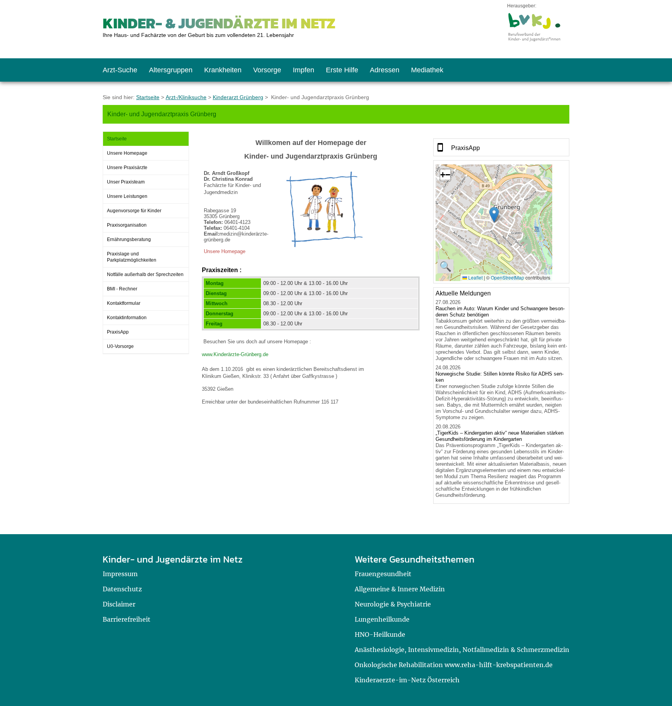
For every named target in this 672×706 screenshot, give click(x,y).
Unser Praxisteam (126, 182)
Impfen (303, 70)
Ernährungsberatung (129, 239)
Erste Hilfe (342, 70)
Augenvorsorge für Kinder (134, 210)
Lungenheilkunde (382, 619)
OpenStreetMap (507, 277)
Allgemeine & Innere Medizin (400, 589)
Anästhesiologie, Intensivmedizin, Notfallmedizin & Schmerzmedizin (462, 650)
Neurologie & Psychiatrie (393, 604)
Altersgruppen (170, 70)
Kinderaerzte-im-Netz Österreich (407, 680)
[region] (501, 147)
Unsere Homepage (127, 153)
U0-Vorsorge (120, 346)
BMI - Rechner (122, 289)
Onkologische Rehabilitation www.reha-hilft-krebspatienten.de (454, 665)
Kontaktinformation (127, 317)
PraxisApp (118, 332)
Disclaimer (119, 604)
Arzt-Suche (120, 70)
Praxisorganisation (127, 225)
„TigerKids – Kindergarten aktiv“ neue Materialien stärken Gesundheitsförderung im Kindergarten (500, 436)
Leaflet (475, 277)
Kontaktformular (123, 303)
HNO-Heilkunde (380, 634)
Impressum (120, 574)
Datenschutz (122, 589)
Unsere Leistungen (127, 196)
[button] (494, 215)
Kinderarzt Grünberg (238, 97)
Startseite (147, 97)
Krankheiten (223, 70)
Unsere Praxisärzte (127, 167)
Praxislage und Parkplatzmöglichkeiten (131, 257)
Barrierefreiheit (126, 619)
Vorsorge (267, 70)
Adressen (384, 70)
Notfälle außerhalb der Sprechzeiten (145, 274)
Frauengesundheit (383, 574)
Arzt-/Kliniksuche (186, 97)
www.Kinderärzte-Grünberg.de (235, 354)
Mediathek (427, 70)
